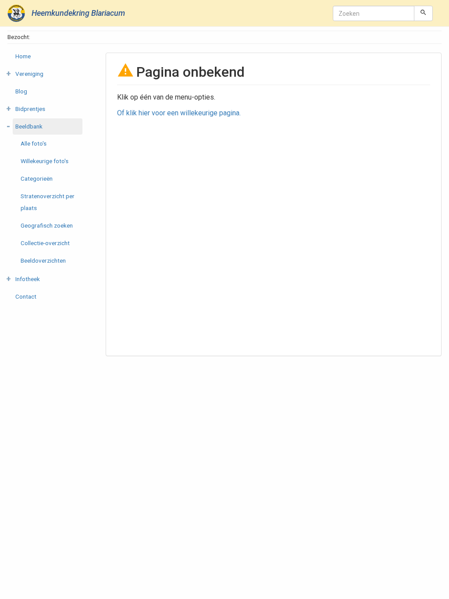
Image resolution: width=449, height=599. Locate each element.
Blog (21, 91)
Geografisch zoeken (47, 225)
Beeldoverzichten (43, 260)
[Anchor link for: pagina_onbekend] (252, 71)
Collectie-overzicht (45, 242)
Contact (25, 296)
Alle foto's (33, 143)
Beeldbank (29, 126)
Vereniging (29, 73)
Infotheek (27, 278)
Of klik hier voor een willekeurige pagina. (179, 113)
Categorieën (37, 178)
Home (23, 56)
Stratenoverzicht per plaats (48, 202)
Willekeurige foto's (44, 160)
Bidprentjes (30, 108)
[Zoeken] (423, 13)
